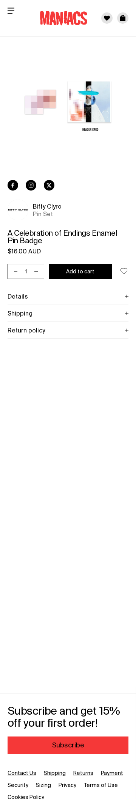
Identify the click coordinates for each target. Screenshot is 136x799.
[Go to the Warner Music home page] (59, 18)
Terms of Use (101, 785)
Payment (112, 773)
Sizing (43, 785)
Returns (83, 773)
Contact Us (22, 773)
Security (18, 785)
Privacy (67, 785)
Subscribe (68, 745)
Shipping (55, 773)
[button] (122, 18)
